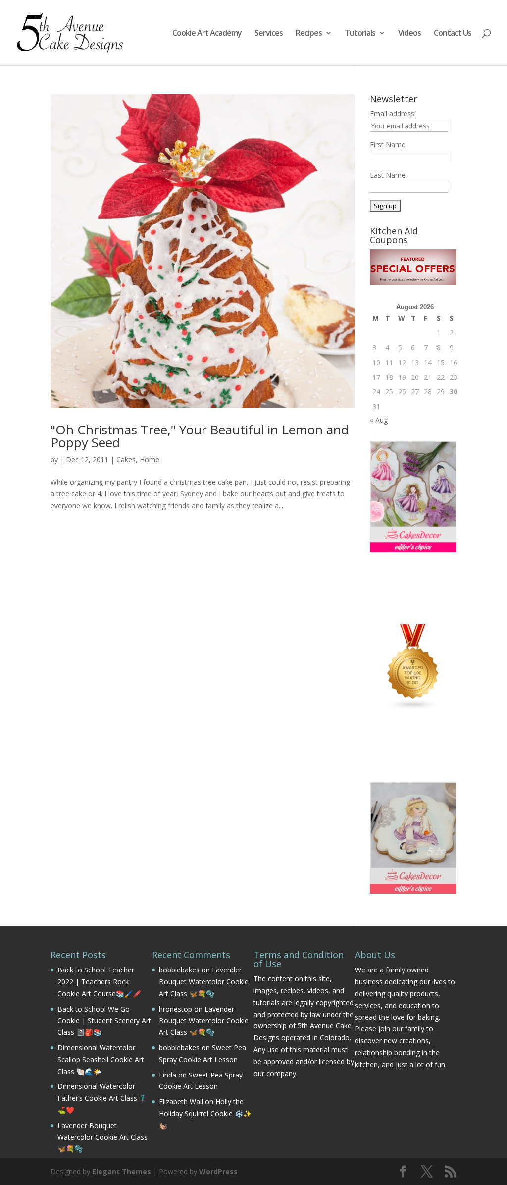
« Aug (379, 420)
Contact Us (452, 33)
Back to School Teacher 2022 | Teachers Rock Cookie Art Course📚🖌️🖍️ (99, 981)
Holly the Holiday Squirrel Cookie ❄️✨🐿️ (205, 1113)
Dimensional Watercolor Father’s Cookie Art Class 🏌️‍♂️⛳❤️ (102, 1098)
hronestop (175, 1009)
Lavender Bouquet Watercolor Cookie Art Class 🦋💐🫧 (102, 1137)
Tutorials (360, 33)
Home (149, 459)
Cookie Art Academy (207, 33)
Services (268, 33)
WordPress (218, 1171)
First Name (388, 144)
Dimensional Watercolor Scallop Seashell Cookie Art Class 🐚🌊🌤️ (100, 1059)
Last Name (388, 175)
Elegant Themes (121, 1171)
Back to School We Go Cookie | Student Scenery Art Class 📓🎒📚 (104, 1020)
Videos (409, 33)
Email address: (393, 113)
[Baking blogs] (413, 707)
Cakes (126, 459)
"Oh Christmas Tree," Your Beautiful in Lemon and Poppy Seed (200, 436)
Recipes (309, 33)
